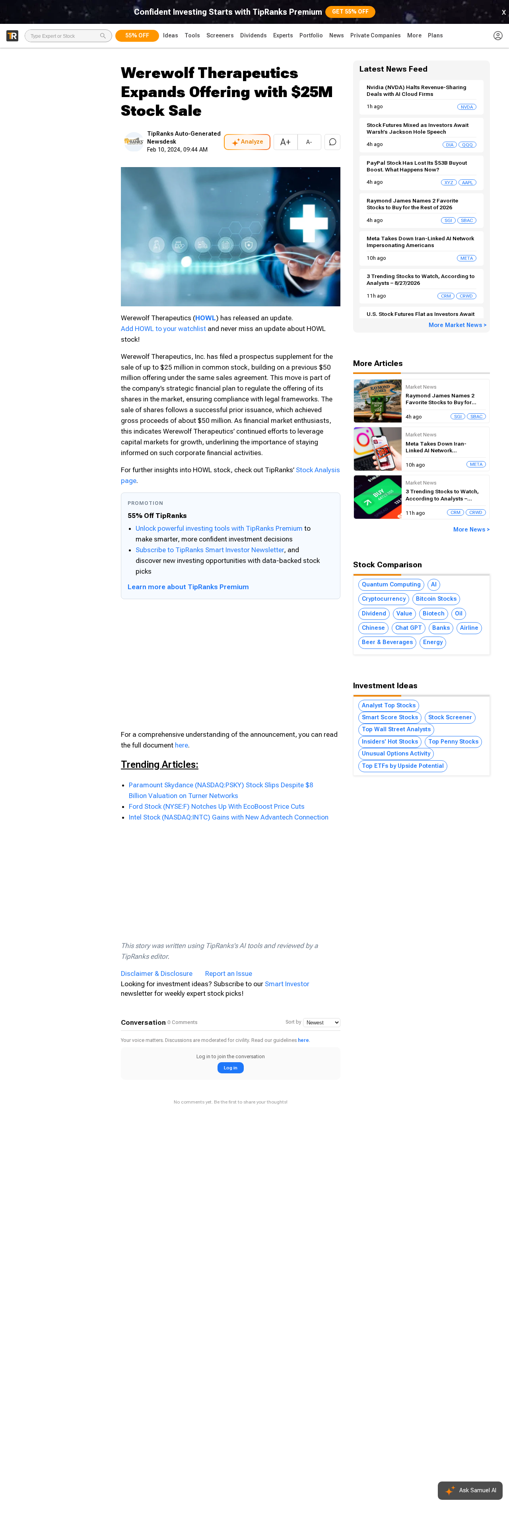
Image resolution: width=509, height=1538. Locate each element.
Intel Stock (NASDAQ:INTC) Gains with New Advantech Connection (228, 817)
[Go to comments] (332, 142)
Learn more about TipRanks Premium (188, 587)
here (181, 745)
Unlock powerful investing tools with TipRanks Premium (220, 528)
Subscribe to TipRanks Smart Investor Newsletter (210, 550)
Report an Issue (228, 973)
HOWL (205, 318)
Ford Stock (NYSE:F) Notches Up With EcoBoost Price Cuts (217, 806)
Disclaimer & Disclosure (156, 973)
